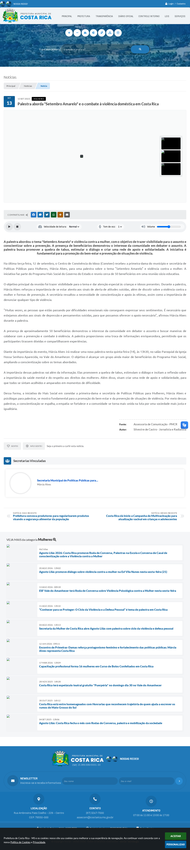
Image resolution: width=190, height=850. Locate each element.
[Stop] (17, 226)
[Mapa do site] (110, 33)
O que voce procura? (50, 49)
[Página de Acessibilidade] (118, 33)
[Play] (9, 226)
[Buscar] (140, 49)
